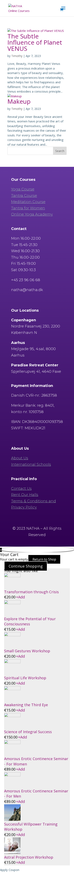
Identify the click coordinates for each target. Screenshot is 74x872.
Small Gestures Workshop (27, 650)
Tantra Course (24, 195)
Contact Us (21, 488)
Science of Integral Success (28, 731)
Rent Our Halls (24, 494)
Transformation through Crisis (31, 591)
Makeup (19, 101)
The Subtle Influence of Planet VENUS (34, 42)
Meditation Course (28, 202)
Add (20, 596)
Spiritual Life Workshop (25, 677)
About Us (19, 458)
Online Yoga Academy (32, 214)
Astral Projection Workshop (28, 857)
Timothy (16, 56)
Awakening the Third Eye (26, 704)
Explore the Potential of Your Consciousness (30, 621)
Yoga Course (22, 189)
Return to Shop (44, 559)
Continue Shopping (26, 566)
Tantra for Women (28, 208)
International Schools (31, 464)
